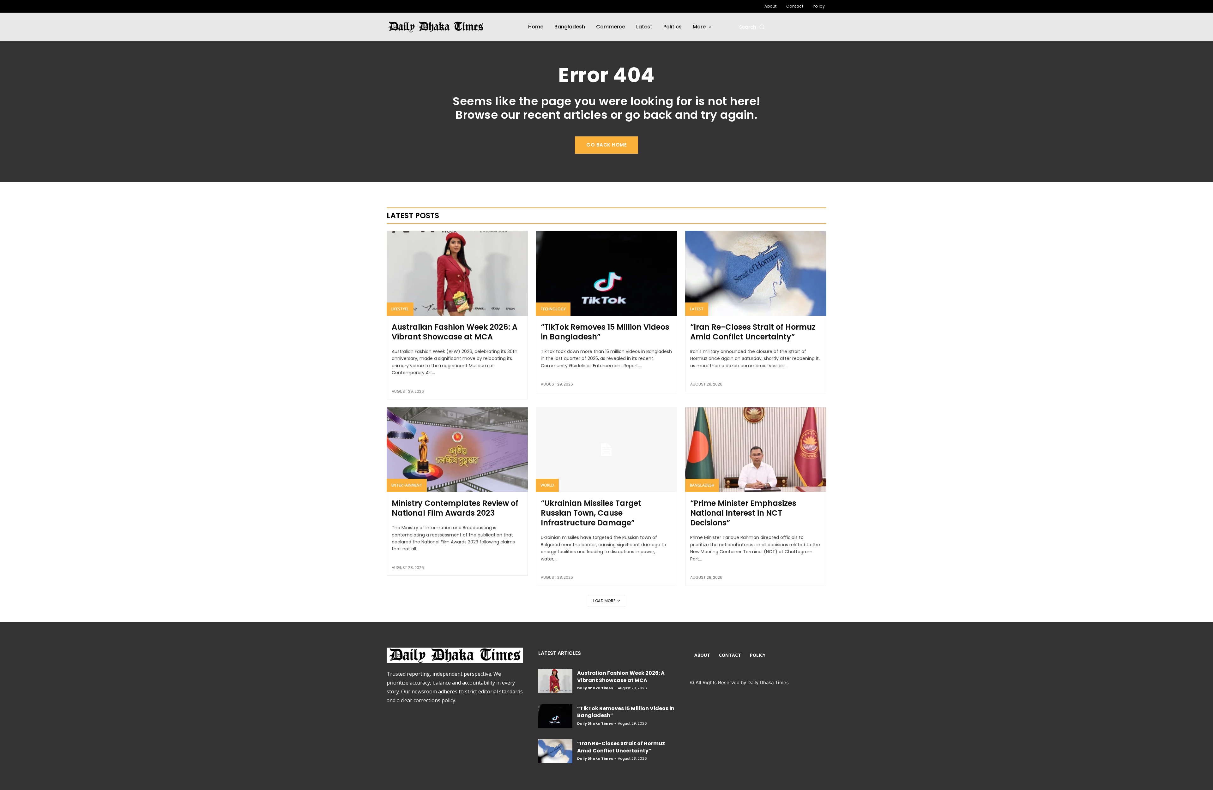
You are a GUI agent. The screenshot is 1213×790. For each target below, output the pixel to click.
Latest (696, 309)
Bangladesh (702, 485)
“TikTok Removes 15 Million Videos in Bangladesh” (605, 332)
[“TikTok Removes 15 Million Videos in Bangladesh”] (606, 273)
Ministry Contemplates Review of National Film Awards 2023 (455, 508)
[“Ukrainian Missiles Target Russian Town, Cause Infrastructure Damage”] (606, 449)
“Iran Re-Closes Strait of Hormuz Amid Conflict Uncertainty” (753, 332)
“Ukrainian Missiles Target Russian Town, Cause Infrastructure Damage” (591, 513)
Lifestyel (400, 309)
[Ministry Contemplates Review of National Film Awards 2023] (457, 449)
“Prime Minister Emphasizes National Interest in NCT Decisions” (743, 513)
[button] (752, 27)
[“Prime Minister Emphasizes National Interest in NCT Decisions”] (755, 449)
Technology (553, 309)
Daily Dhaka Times (595, 688)
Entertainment (406, 485)
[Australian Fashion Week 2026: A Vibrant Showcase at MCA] (457, 273)
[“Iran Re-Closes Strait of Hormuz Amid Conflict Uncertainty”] (755, 273)
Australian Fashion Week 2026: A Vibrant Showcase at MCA (454, 332)
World (547, 485)
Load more (604, 600)
